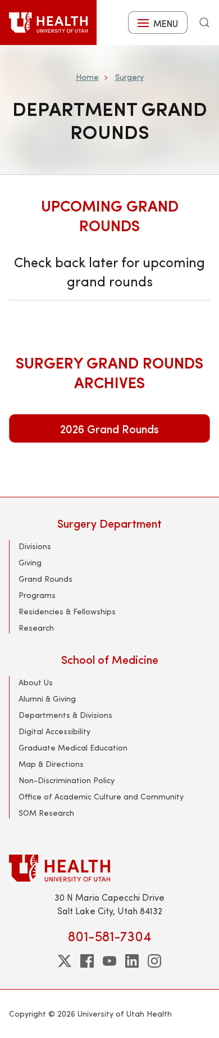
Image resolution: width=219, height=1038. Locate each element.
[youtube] (109, 961)
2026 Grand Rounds (109, 428)
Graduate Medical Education (73, 747)
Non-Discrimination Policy (67, 780)
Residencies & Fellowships (67, 611)
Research (36, 627)
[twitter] (64, 961)
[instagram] (154, 961)
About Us (36, 682)
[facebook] (87, 961)
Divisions (35, 546)
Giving (30, 562)
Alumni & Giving (47, 698)
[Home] (48, 22)
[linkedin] (132, 961)
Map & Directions (51, 763)
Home (87, 76)
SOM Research (46, 812)
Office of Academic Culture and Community (101, 796)
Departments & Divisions (65, 714)
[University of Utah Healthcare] (109, 868)
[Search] (204, 22)
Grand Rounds (45, 578)
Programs (37, 595)
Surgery (129, 76)
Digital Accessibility (54, 731)
